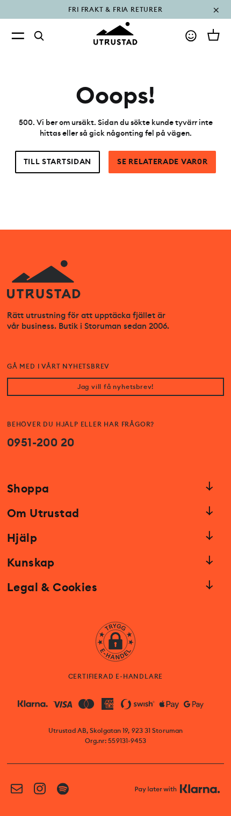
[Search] (39, 36)
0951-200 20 (40, 442)
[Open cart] (213, 35)
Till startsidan (58, 162)
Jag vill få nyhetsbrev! (115, 387)
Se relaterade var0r (162, 162)
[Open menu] (17, 35)
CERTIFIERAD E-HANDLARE (115, 676)
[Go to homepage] (115, 33)
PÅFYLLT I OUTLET (116, 17)
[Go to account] (191, 35)
